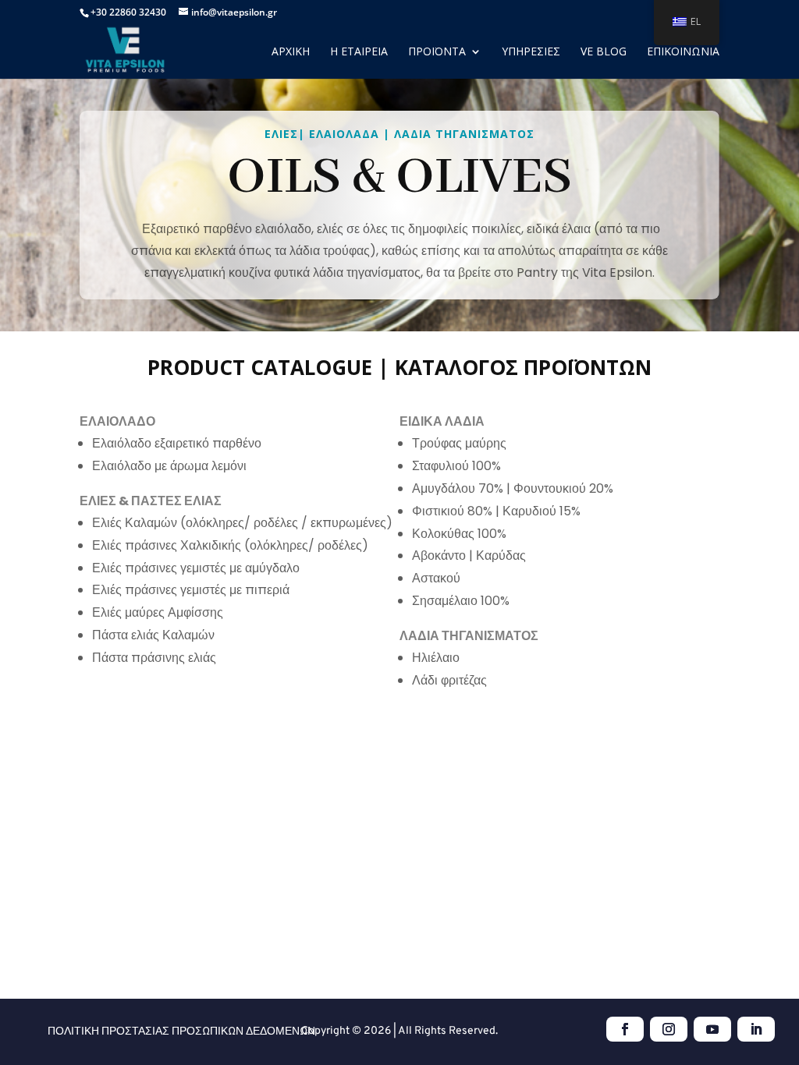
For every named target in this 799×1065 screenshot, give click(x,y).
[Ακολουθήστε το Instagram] (668, 1029)
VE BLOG (604, 52)
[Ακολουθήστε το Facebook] (625, 1029)
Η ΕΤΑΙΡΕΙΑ (359, 52)
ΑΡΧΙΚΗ (291, 52)
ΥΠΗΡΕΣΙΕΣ (531, 52)
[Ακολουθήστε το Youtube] (712, 1029)
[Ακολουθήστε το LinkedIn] (756, 1029)
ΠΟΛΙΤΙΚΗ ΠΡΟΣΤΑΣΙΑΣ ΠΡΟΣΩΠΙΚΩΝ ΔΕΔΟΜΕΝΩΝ (181, 1031)
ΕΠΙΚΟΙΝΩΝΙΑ (683, 52)
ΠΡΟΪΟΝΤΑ (437, 52)
